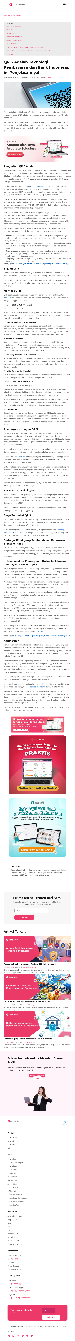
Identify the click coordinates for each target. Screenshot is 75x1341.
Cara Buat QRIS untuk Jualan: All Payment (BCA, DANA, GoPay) (40, 264)
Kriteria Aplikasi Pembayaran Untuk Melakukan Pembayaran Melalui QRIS (28, 51)
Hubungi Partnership (22, 1298)
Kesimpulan (9, 54)
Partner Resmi (14, 1262)
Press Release (13, 1266)
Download (12, 1237)
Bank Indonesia (36, 186)
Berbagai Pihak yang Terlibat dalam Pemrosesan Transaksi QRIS (25, 47)
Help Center (13, 1219)
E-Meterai (12, 1191)
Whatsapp (17, 1283)
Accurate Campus (15, 1216)
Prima (22, 456)
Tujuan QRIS (10, 29)
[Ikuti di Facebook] (18, 1336)
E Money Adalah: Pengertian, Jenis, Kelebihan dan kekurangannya (42, 636)
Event (10, 1226)
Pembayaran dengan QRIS (14, 36)
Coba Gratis (37, 1078)
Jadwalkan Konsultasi (37, 1076)
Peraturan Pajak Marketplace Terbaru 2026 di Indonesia (30, 964)
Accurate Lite (13, 1141)
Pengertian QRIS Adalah (13, 26)
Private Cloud (13, 1241)
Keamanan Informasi (16, 1269)
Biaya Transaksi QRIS (12, 44)
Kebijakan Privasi (59, 1326)
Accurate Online (14, 1137)
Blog (5, 15)
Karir (13, 1259)
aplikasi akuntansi (37, 687)
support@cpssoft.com (22, 1290)
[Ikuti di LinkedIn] (32, 1336)
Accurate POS (13, 1144)
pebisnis (7, 297)
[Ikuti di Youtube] (27, 1336)
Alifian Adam (10, 967)
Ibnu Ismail (48, 78)
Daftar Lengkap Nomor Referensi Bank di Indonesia (28, 1039)
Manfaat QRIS (10, 33)
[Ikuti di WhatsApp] (13, 1336)
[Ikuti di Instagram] (9, 1336)
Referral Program (15, 1244)
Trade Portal (13, 1187)
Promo (10, 1230)
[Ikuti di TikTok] (23, 1336)
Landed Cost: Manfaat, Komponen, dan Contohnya (27, 1001)
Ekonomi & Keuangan (15, 15)
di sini (40, 631)
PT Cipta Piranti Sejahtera (26, 1326)
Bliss (9, 1148)
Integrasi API (13, 1233)
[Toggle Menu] (64, 4)
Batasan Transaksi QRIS (13, 40)
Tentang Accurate (15, 1255)
